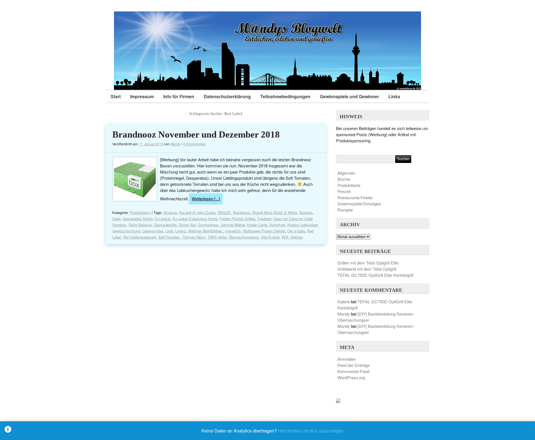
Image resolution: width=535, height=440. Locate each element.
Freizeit (344, 191)
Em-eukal (162, 218)
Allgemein (346, 173)
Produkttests (140, 212)
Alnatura (170, 212)
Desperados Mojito (138, 218)
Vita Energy (270, 237)
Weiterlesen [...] (206, 198)
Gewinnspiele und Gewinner (349, 96)
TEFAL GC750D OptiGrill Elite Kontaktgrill (375, 275)
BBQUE (224, 212)
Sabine (343, 301)
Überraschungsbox (243, 237)
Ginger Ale (187, 224)
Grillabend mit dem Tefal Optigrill (366, 269)
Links (394, 96)
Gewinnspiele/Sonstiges (359, 203)
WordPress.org (351, 377)
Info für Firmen (178, 96)
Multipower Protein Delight (264, 231)
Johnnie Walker (233, 224)
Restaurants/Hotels (355, 197)
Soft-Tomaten (169, 237)
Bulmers (306, 212)
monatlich (233, 231)
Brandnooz (241, 212)
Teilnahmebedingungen (285, 96)
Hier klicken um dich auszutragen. (311, 430)
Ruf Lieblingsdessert (139, 237)
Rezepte (345, 210)
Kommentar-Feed (353, 371)
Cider (116, 218)
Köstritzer (277, 224)
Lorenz (180, 231)
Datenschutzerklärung (227, 96)
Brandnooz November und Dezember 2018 (196, 134)
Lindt (169, 231)
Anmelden (346, 359)
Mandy (176, 143)
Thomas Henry (193, 237)
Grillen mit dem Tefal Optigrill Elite (367, 263)
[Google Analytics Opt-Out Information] (7, 431)
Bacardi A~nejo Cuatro (197, 212)
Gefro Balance (140, 224)
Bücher (344, 179)
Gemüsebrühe (165, 224)
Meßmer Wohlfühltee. (205, 231)
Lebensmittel (152, 231)
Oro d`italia (296, 231)
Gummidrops (208, 224)
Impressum (142, 96)
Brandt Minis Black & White (274, 212)
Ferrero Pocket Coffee (237, 218)
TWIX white (217, 237)
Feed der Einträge (353, 365)
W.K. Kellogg (292, 237)
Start (116, 96)
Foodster (264, 218)
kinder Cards (257, 224)
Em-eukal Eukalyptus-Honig (194, 218)
